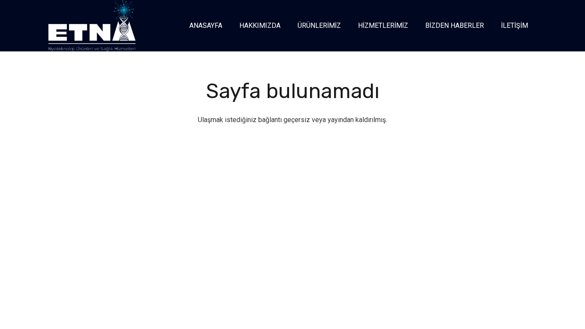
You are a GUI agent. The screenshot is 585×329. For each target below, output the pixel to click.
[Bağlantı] (92, 25)
